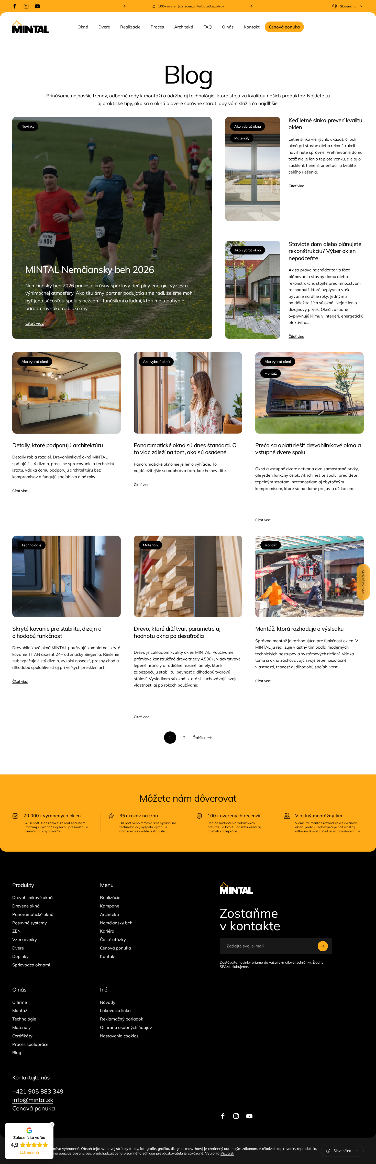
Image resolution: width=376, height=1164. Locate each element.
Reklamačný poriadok (121, 1019)
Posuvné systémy (29, 922)
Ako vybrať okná (247, 126)
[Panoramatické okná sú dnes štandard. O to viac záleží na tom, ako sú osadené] (188, 393)
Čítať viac (34, 323)
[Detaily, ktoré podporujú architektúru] (66, 393)
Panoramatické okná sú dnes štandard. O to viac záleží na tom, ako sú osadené (185, 449)
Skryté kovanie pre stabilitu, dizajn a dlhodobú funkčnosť (56, 632)
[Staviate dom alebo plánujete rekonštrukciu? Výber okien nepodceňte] (253, 290)
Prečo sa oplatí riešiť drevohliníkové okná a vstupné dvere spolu (308, 449)
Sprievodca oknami (31, 964)
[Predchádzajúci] (125, 6)
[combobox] (348, 6)
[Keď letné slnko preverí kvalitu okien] (253, 169)
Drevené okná (26, 905)
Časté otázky (113, 939)
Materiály (241, 138)
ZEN (16, 931)
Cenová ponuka (115, 948)
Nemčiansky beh (116, 922)
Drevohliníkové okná (32, 897)
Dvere (18, 948)
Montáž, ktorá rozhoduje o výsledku (299, 628)
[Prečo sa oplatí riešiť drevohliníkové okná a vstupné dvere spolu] (309, 393)
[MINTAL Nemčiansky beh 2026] (112, 228)
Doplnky (20, 956)
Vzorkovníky (24, 939)
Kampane (109, 905)
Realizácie (110, 897)
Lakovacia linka (115, 1010)
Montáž (270, 373)
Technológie (31, 545)
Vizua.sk (227, 1153)
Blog (16, 1052)
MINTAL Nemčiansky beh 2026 (89, 269)
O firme (19, 1002)
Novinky (27, 126)
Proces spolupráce (30, 1044)
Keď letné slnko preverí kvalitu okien (325, 124)
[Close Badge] (51, 1124)
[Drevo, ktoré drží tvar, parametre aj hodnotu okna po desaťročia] (188, 576)
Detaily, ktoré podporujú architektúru (57, 445)
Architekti (109, 914)
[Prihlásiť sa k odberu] (323, 946)
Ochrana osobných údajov (126, 1027)
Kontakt (108, 956)
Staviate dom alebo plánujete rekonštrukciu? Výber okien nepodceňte (325, 251)
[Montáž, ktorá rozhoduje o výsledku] (309, 576)
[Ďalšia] (251, 6)
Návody (107, 1002)
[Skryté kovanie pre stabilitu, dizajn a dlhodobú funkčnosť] (66, 576)
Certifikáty (22, 1035)
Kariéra (107, 931)
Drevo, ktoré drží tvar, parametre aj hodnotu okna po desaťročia (177, 632)
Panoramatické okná (32, 914)
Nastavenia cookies (119, 1035)
